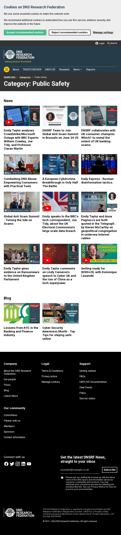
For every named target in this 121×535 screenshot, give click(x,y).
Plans (82, 392)
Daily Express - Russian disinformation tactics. (97, 180)
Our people (10, 379)
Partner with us (12, 420)
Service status (87, 398)
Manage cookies (51, 381)
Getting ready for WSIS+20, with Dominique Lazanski (99, 272)
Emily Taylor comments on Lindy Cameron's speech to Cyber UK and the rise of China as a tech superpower (59, 276)
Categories (25, 77)
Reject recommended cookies (70, 32)
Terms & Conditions (52, 370)
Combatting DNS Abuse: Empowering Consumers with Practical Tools (20, 182)
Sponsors (9, 431)
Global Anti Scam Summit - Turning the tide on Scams (21, 220)
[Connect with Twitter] (12, 465)
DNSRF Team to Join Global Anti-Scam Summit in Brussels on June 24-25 (60, 134)
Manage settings (103, 32)
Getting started (87, 370)
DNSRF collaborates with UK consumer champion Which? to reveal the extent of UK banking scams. (98, 138)
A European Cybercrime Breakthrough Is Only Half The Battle (60, 182)
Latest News (11, 395)
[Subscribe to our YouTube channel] (29, 465)
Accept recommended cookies (25, 32)
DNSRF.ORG (9, 77)
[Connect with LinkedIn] (23, 465)
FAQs (82, 376)
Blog (6, 390)
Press (7, 384)
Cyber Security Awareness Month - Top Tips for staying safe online (58, 333)
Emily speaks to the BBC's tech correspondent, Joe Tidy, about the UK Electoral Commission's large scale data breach (60, 224)
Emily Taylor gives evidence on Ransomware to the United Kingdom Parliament (21, 274)
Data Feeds (85, 387)
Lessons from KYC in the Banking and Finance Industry (21, 331)
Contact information (14, 437)
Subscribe (110, 469)
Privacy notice (49, 376)
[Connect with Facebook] (6, 465)
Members (9, 426)
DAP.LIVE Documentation (93, 381)
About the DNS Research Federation (17, 372)
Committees (10, 415)
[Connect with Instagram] (18, 465)
